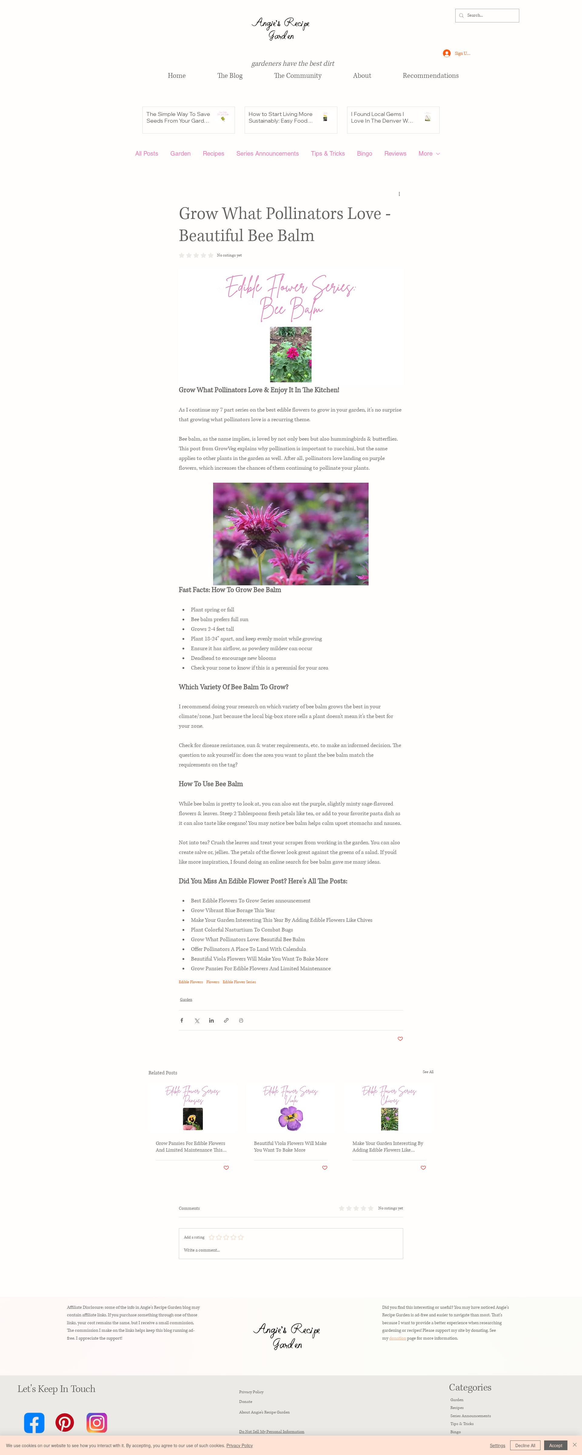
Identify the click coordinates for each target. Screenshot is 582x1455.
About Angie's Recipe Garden (264, 1412)
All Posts (146, 153)
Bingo (364, 153)
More (426, 153)
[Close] (574, 1445)
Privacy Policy (251, 1392)
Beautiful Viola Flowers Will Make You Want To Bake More (290, 1146)
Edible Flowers (191, 982)
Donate (245, 1401)
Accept (555, 1445)
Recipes (213, 153)
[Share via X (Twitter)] (196, 1020)
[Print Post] (241, 1020)
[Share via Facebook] (182, 1020)
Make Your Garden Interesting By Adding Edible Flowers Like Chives (388, 1146)
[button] (430, 76)
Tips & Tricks (328, 153)
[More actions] (399, 193)
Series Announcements (267, 153)
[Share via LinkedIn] (211, 1020)
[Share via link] (226, 1020)
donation (397, 1338)
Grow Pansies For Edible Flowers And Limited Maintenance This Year (190, 1146)
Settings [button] (497, 1445)
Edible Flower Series (239, 982)
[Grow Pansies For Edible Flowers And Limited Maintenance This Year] (193, 1108)
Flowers (212, 982)
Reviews (395, 153)
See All (428, 1072)
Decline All (525, 1445)
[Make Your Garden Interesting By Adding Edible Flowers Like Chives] (389, 1108)
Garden (180, 153)
